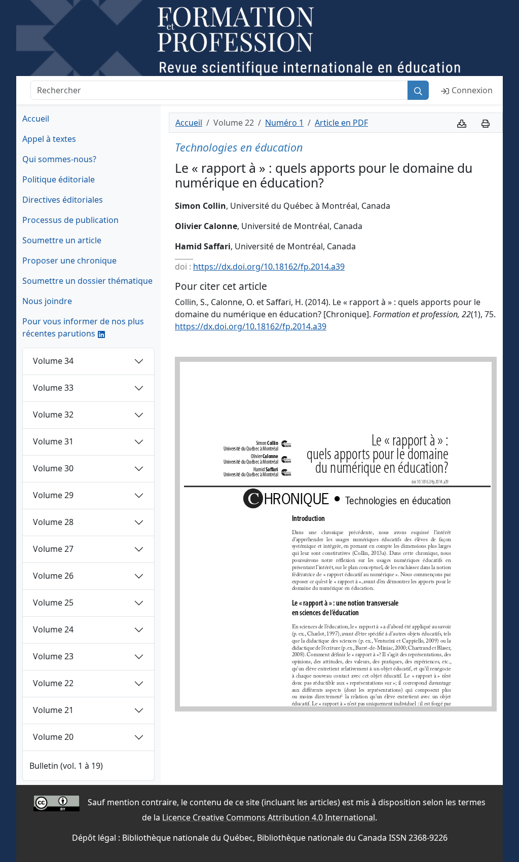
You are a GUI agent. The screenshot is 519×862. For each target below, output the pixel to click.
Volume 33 (53, 387)
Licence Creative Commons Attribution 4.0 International (268, 817)
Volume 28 (53, 522)
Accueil (35, 118)
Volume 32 (53, 414)
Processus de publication (70, 220)
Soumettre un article (61, 240)
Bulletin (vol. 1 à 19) (66, 765)
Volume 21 (53, 710)
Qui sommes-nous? (59, 159)
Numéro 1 (284, 122)
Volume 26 (53, 575)
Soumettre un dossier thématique (87, 280)
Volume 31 (53, 441)
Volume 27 (53, 548)
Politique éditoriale (58, 179)
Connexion (472, 90)
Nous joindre (47, 301)
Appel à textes (49, 138)
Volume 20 (53, 736)
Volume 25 (53, 602)
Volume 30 (53, 468)
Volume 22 (53, 683)
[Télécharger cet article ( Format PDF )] (462, 122)
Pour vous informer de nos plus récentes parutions (83, 327)
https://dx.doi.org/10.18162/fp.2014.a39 (269, 266)
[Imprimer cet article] (485, 122)
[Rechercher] (418, 90)
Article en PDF (341, 122)
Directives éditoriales (62, 199)
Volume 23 (53, 656)
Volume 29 (53, 495)
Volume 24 (53, 629)
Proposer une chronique (69, 260)
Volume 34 (53, 360)
